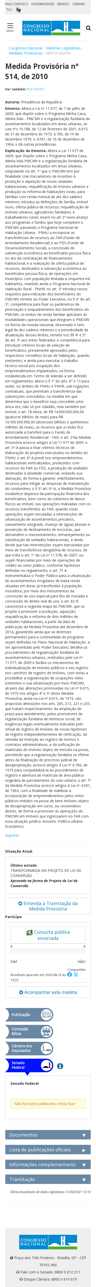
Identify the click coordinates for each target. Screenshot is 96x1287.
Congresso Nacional (25, 48)
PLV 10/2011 (36, 89)
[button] (70, 974)
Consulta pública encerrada (51, 935)
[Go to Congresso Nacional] (51, 28)
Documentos (23, 1135)
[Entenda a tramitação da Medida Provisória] (60, 1066)
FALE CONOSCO (16, 4)
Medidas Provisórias (25, 53)
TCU (9, 9)
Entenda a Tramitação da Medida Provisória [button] (50, 906)
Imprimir (12, 835)
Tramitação (22, 1179)
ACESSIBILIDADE (42, 4)
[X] (75, 974)
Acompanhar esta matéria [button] (50, 992)
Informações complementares (42, 1164)
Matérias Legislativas (63, 48)
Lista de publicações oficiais (40, 1149)
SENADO (63, 4)
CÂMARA (78, 4)
